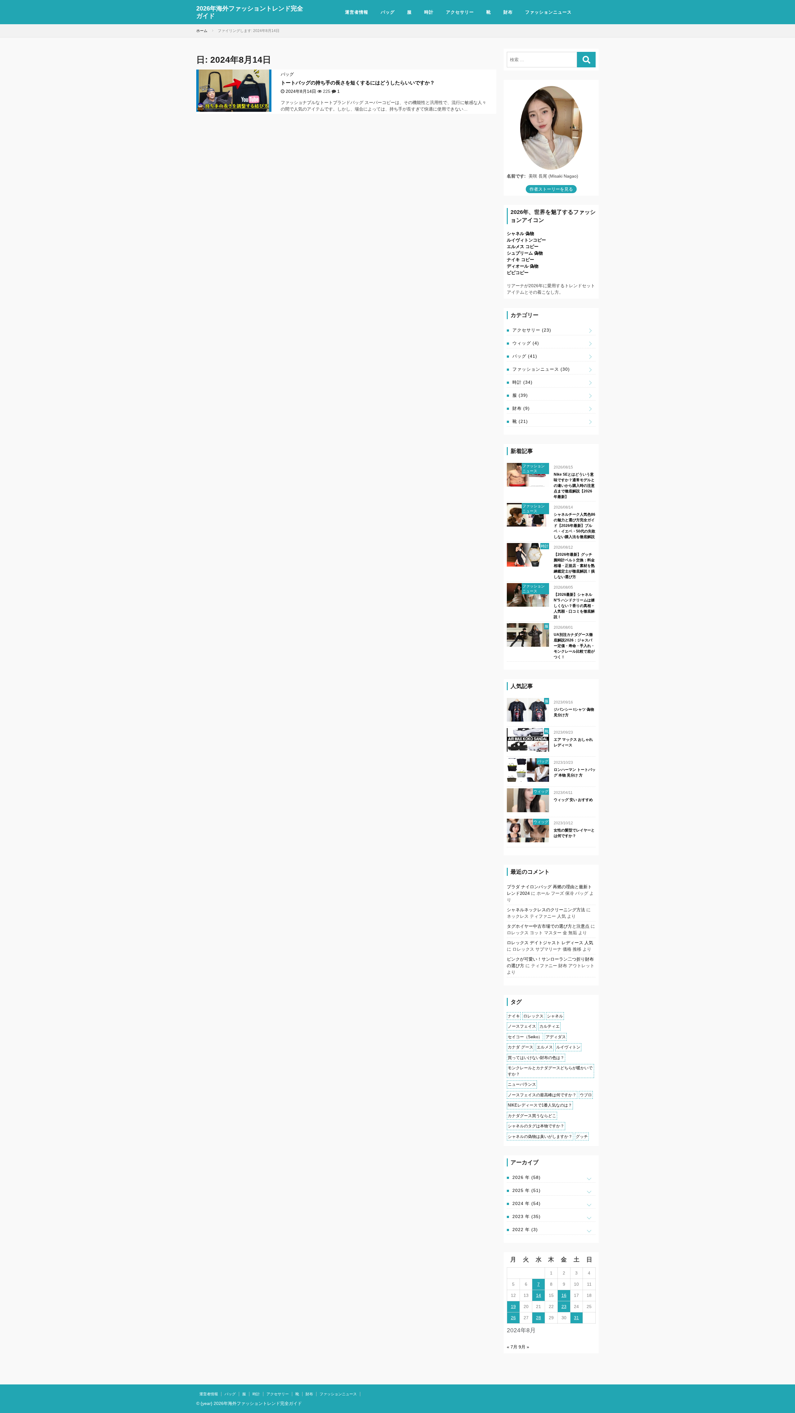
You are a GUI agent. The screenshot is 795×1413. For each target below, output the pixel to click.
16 (563, 1295)
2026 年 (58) (526, 1177)
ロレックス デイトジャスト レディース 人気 (550, 942)
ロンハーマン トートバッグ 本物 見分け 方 (575, 772)
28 (538, 1317)
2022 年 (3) (525, 1229)
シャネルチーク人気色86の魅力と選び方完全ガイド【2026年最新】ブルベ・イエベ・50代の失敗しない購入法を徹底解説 (574, 525)
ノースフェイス (522, 1026)
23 (563, 1306)
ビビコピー (518, 272)
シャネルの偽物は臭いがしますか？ (540, 1136)
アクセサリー (460, 12)
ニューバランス (522, 1084)
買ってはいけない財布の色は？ (536, 1057)
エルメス (545, 1047)
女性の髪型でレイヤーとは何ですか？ (574, 833)
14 (538, 1295)
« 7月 (512, 1346)
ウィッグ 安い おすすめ (573, 800)
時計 (429, 12)
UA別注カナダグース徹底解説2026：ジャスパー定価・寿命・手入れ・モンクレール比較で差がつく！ (574, 645)
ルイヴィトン (568, 1047)
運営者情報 (356, 12)
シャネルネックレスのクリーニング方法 (546, 909)
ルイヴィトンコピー (526, 240)
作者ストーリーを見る (551, 189)
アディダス (556, 1037)
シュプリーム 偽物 (525, 253)
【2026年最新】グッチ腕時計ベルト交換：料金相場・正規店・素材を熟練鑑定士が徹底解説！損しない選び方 (574, 565)
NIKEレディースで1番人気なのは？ (540, 1105)
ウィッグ (525, 343)
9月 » (524, 1346)
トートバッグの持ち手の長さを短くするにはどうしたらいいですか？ (358, 82)
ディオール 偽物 (522, 266)
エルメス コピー (522, 246)
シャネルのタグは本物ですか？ (536, 1126)
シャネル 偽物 (520, 233)
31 (576, 1317)
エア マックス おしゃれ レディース (573, 742)
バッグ (388, 12)
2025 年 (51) (526, 1190)
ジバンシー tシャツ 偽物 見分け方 (574, 712)
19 (513, 1306)
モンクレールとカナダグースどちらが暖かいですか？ (550, 1071)
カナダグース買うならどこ (532, 1115)
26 (513, 1317)
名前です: (516, 176)
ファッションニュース (548, 12)
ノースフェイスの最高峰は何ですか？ (542, 1095)
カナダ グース (520, 1047)
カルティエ (549, 1026)
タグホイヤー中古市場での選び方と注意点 (548, 926)
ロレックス (533, 1016)
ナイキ (514, 1016)
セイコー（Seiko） (525, 1037)
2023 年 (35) (526, 1216)
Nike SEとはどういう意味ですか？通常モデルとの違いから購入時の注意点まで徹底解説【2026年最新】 (574, 485)
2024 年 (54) (526, 1203)
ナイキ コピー (520, 259)
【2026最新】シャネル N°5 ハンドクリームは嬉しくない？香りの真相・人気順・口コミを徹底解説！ (574, 605)
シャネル (555, 1016)
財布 (508, 12)
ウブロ (586, 1095)
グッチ (582, 1136)
